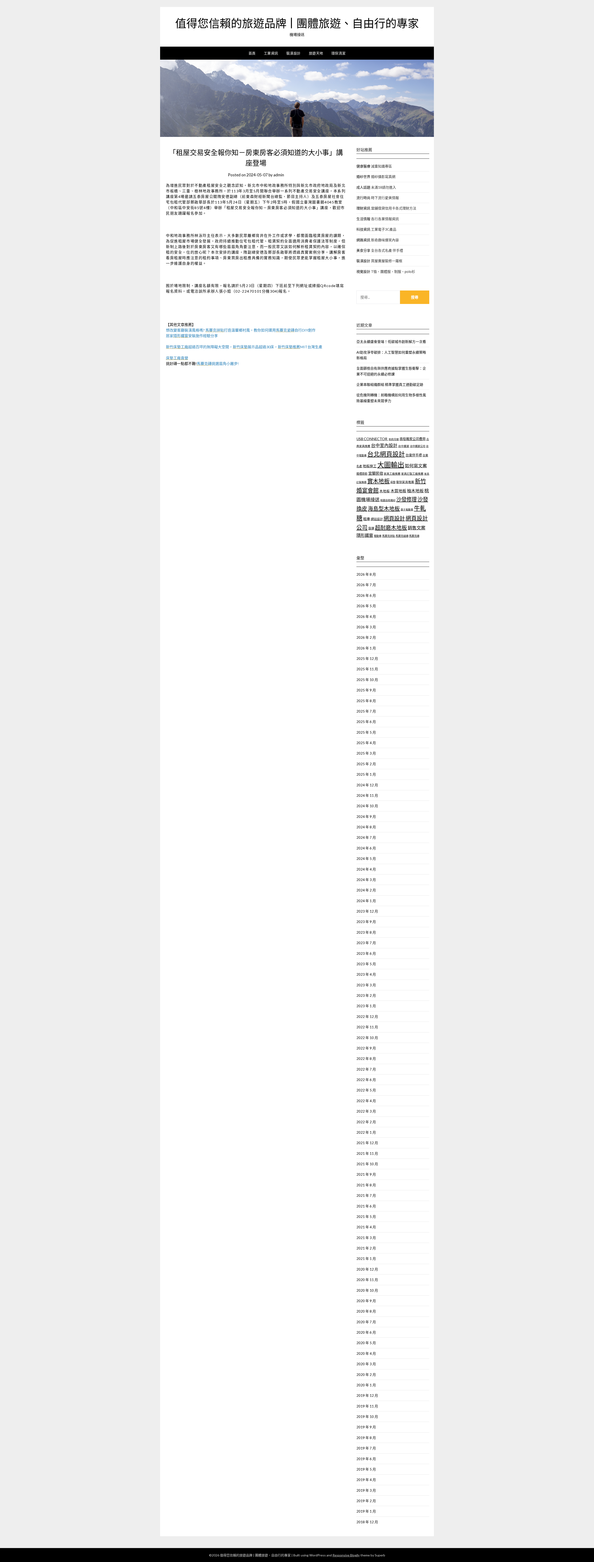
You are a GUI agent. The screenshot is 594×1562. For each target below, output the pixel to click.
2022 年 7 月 (366, 1069)
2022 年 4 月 (366, 1101)
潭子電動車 (406, 509)
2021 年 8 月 (366, 1185)
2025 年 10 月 (367, 680)
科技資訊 (363, 229)
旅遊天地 (316, 53)
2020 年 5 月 (366, 1343)
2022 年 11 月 (367, 1027)
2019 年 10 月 (367, 1416)
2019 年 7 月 (366, 1448)
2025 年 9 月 (366, 690)
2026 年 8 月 (366, 574)
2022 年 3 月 (366, 1111)
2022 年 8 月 (366, 1058)
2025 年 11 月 (367, 669)
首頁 (252, 53)
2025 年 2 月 (366, 764)
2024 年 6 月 (366, 848)
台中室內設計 (384, 445)
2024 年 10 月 (367, 806)
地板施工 (370, 466)
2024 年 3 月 (366, 880)
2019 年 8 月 (366, 1438)
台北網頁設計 (386, 454)
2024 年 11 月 (367, 795)
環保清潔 (338, 53)
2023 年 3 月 (366, 985)
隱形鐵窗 (364, 535)
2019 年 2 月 (366, 1501)
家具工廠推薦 (392, 473)
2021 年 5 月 (366, 1216)
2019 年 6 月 (366, 1459)
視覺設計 (363, 271)
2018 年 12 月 (367, 1522)
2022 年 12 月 (367, 1016)
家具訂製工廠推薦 (412, 473)
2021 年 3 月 (366, 1238)
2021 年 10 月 (367, 1164)
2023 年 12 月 (367, 911)
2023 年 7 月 (366, 943)
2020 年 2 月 (366, 1374)
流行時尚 (363, 198)
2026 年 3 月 (366, 627)
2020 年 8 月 (366, 1311)
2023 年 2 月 (366, 995)
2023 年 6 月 (366, 953)
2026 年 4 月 (366, 616)
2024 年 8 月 (366, 827)
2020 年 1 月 (366, 1385)
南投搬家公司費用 (413, 439)
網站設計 (377, 519)
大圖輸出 (390, 465)
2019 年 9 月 (366, 1427)
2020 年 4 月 (366, 1353)
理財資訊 (363, 208)
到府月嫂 (394, 439)
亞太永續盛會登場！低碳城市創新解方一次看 (391, 341)
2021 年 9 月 (366, 1174)
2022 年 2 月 (366, 1122)
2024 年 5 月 (366, 858)
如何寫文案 (416, 465)
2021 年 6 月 (366, 1206)
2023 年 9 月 (366, 922)
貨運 (371, 528)
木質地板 (398, 490)
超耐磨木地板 (391, 527)
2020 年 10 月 (367, 1290)
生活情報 (363, 219)
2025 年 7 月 (366, 711)
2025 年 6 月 (366, 722)
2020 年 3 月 (366, 1364)
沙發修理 (406, 499)
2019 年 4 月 (366, 1480)
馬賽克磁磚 (402, 535)
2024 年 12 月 (367, 785)
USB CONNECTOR (372, 439)
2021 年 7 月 (366, 1195)
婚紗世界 (363, 176)
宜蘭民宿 (375, 473)
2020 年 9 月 (366, 1301)
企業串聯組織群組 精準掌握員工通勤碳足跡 (389, 384)
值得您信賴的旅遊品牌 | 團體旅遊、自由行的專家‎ (297, 23)
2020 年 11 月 (367, 1280)
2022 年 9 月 (366, 1048)
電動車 (377, 535)
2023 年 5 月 (366, 964)
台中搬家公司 (417, 446)
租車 (366, 519)
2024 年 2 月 (366, 890)
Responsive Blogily (346, 1555)
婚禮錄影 (362, 473)
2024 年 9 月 (366, 816)
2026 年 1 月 (366, 648)
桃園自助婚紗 (388, 500)
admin (278, 174)
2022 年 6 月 (366, 1080)
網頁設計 (394, 518)
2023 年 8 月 (366, 932)
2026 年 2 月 (366, 637)
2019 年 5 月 (366, 1469)
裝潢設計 (293, 53)
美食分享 (363, 250)
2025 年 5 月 (366, 732)
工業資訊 (271, 53)
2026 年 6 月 (366, 595)
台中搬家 (403, 446)
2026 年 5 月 (366, 606)
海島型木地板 (384, 508)
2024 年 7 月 (366, 837)
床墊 (392, 482)
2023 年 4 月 (366, 974)
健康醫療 (363, 166)
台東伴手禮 (414, 455)
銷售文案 (416, 527)
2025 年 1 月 (366, 774)
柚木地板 (415, 490)
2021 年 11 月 (367, 1153)
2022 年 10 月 (367, 1038)
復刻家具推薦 (405, 482)
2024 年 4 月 (366, 869)
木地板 (384, 491)
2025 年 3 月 (366, 753)
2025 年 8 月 (366, 701)
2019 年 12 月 (367, 1395)
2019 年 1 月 (366, 1511)
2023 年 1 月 (366, 1006)
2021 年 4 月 (366, 1227)
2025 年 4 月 (366, 743)
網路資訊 (363, 240)
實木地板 (378, 481)
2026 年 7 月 (366, 585)
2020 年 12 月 (367, 1269)
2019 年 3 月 (366, 1490)
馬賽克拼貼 (388, 535)
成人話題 (363, 187)
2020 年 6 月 (366, 1332)
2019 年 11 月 (367, 1406)
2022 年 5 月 (366, 1090)
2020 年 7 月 (366, 1322)
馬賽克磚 (414, 535)
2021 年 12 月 (367, 1143)
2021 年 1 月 (366, 1258)
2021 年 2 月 (366, 1248)
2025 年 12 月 (367, 658)
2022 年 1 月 (366, 1132)
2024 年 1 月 (366, 901)
